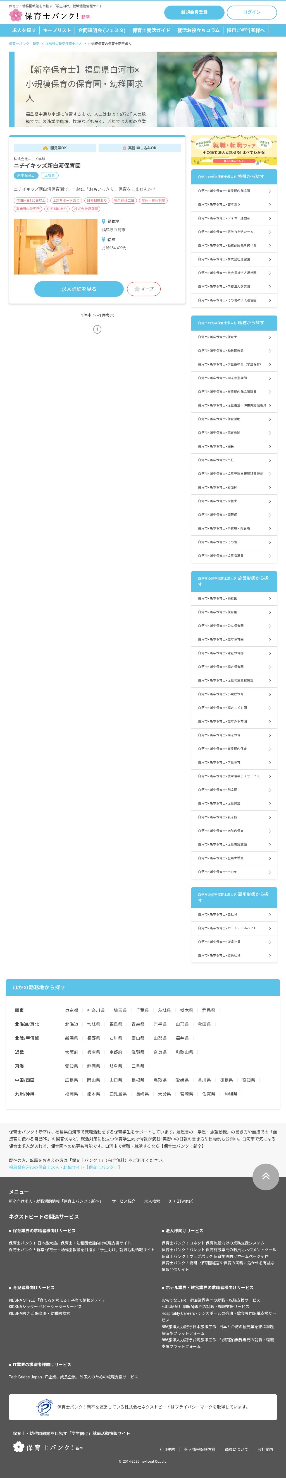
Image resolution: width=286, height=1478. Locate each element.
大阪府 (71, 1052)
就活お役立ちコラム (198, 30)
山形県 (182, 1024)
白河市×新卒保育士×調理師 (217, 515)
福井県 (182, 1038)
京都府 (116, 1052)
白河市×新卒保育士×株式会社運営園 (224, 259)
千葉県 (142, 1010)
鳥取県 (160, 1080)
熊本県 (93, 1094)
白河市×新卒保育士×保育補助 (219, 419)
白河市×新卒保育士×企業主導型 (221, 858)
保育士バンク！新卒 (24, 44)
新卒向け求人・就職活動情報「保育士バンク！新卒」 (56, 1201)
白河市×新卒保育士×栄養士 (217, 501)
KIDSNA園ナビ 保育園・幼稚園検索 (39, 1313)
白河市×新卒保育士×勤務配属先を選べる (227, 245)
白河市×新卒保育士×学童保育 (219, 762)
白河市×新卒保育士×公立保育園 (221, 626)
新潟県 (71, 1038)
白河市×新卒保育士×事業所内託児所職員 (227, 392)
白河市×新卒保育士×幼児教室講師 (222, 378)
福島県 (116, 1024)
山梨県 (160, 1038)
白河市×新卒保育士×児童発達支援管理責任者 (230, 474)
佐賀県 (208, 1094)
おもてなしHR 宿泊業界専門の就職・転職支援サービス (211, 1300)
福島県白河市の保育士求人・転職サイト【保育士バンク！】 (65, 1167)
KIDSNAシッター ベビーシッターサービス (45, 1306)
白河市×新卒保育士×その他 (217, 542)
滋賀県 (138, 1052)
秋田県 (204, 1024)
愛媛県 (182, 1080)
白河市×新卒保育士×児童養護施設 (222, 844)
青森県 (138, 1024)
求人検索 (152, 1201)
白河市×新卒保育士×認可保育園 (221, 639)
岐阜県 (116, 1066)
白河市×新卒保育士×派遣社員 (219, 942)
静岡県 (93, 1066)
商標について (236, 1449)
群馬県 (208, 1010)
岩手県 (160, 1024)
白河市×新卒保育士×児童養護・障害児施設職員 (232, 405)
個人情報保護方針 (200, 1449)
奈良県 (160, 1052)
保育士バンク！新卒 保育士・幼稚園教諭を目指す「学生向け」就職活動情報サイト (82, 1250)
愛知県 (71, 1066)
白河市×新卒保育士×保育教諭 (219, 433)
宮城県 (93, 1024)
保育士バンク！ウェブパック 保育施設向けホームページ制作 (215, 1256)
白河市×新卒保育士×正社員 (217, 914)
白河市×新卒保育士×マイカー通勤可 (224, 218)
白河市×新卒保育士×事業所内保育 (222, 749)
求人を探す (24, 30)
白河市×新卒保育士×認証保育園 (221, 653)
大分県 (164, 1094)
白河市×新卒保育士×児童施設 (219, 803)
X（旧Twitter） (182, 1201)
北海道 (71, 1024)
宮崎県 (186, 1094)
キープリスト (57, 30)
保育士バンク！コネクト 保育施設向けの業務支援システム (213, 1243)
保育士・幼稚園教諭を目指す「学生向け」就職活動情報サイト (71, 1433)
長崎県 (142, 1094)
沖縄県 (231, 1094)
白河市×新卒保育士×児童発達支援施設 (225, 680)
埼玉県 (120, 1010)
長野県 (93, 1038)
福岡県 (71, 1094)
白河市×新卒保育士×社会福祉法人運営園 (227, 273)
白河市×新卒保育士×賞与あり (219, 204)
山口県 (116, 1080)
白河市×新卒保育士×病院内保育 (221, 831)
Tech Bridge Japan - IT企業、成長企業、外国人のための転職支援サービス (73, 1377)
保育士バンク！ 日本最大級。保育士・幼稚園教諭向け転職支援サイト (70, 1243)
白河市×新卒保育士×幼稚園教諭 (221, 351)
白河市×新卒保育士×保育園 (217, 612)
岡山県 (93, 1080)
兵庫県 (93, 1052)
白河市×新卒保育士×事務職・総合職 (224, 528)
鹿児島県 (118, 1094)
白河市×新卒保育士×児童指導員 (221, 556)
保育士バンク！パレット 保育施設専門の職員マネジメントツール (219, 1250)
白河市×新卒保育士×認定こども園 (222, 708)
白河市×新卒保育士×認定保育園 (221, 667)
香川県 (204, 1080)
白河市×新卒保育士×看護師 (217, 487)
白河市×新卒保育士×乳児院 (217, 817)
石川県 (116, 1038)
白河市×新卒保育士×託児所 (217, 790)
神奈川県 (96, 1010)
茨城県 (164, 1010)
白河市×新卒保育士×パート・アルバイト (227, 928)
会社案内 (265, 1449)
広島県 (71, 1080)
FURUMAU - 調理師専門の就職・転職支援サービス (205, 1306)
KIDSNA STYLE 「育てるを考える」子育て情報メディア (57, 1300)
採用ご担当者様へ (246, 30)
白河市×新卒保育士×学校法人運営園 (224, 286)
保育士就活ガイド (151, 30)
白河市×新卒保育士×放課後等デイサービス (229, 776)
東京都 (71, 1010)
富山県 (138, 1038)
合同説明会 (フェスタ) (101, 30)
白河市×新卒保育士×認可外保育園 (222, 721)
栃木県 (186, 1010)
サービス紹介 (123, 1201)
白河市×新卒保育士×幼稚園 (217, 598)
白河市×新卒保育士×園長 (216, 446)
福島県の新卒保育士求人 (63, 44)
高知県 (248, 1080)
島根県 (138, 1080)
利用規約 (167, 1449)
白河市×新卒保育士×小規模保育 (221, 694)
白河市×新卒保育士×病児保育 (219, 735)
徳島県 (226, 1080)
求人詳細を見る (79, 289)
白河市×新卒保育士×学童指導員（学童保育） (230, 364)
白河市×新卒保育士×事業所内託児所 (224, 191)
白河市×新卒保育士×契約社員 (219, 955)
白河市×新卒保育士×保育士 (217, 337)
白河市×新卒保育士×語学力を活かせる (225, 232)
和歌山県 (184, 1052)
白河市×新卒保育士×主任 (216, 460)
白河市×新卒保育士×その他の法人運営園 (227, 300)
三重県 (138, 1066)
